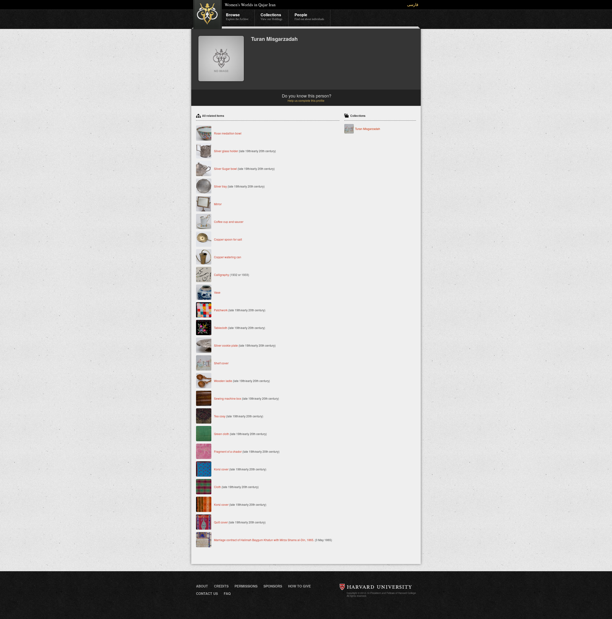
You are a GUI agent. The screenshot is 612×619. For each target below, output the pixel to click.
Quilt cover (221, 522)
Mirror (218, 204)
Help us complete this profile (306, 100)
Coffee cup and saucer (228, 222)
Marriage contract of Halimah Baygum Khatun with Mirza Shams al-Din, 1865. (264, 540)
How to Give (299, 586)
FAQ (227, 593)
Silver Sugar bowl (225, 169)
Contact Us (207, 593)
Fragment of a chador (228, 451)
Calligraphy (222, 275)
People (309, 16)
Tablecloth (220, 328)
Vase (217, 292)
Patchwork (221, 310)
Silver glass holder (226, 151)
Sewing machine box (227, 398)
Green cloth (221, 434)
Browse (237, 16)
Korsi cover (221, 469)
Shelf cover (221, 363)
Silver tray (220, 186)
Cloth (217, 487)
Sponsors (272, 586)
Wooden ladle (223, 381)
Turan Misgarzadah (367, 129)
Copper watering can (227, 257)
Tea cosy (219, 416)
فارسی (412, 4)
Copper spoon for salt (228, 239)
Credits (221, 586)
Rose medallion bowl (227, 133)
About (202, 586)
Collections (271, 16)
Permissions (246, 586)
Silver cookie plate (226, 345)
